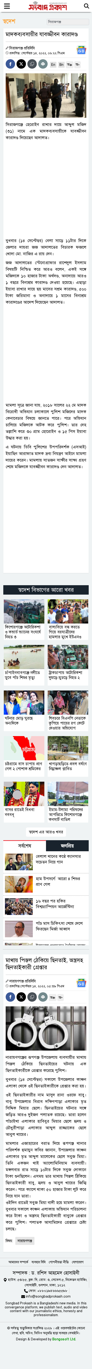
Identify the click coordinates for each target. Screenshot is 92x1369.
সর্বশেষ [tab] (24, 846)
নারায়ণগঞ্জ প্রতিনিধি (22, 981)
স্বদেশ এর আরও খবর (46, 832)
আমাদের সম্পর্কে (18, 1262)
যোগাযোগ (78, 1262)
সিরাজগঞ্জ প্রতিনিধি (22, 48)
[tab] (24, 845)
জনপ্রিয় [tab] (67, 846)
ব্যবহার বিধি (39, 1262)
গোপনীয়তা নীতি (59, 1262)
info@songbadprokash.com (48, 1296)
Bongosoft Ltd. (64, 1339)
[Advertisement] (46, 189)
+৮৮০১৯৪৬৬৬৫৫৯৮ (52, 1291)
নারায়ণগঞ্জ (25, 1241)
